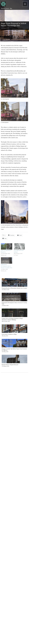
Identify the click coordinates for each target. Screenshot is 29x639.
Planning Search (5, 8)
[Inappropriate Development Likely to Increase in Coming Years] (6, 260)
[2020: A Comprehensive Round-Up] (6, 246)
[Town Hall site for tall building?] (19, 246)
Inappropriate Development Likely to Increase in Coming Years (6, 266)
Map (11, 8)
